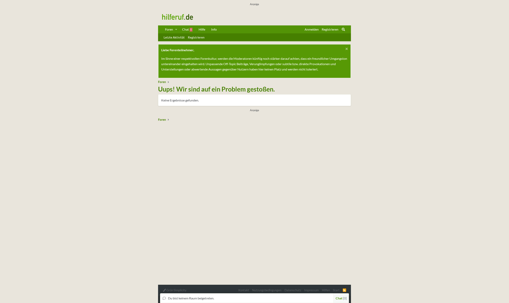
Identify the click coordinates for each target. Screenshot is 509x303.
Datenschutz (293, 290)
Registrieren (196, 37)
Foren (169, 29)
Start (336, 290)
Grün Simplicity (176, 290)
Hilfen (326, 290)
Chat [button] (341, 298)
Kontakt (243, 290)
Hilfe (202, 29)
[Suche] (343, 29)
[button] (176, 29)
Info (214, 29)
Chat (187, 29)
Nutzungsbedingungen (266, 290)
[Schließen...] (346, 49)
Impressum (311, 290)
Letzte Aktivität (174, 37)
